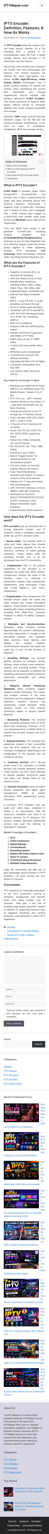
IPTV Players (10, 1071)
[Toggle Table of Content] (40, 162)
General (11, 927)
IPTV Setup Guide (13, 1083)
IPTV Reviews (11, 1079)
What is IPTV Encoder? (17, 165)
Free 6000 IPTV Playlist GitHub (23, 931)
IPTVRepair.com (16, 5)
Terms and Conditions (32, 1525)
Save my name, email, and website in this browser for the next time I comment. (26, 1013)
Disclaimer (36, 1521)
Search (7, 1039)
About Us (12, 1521)
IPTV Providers (11, 1075)
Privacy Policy (13, 1525)
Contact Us (24, 1521)
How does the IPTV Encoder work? (23, 175)
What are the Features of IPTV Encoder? (21, 170)
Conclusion (12, 178)
